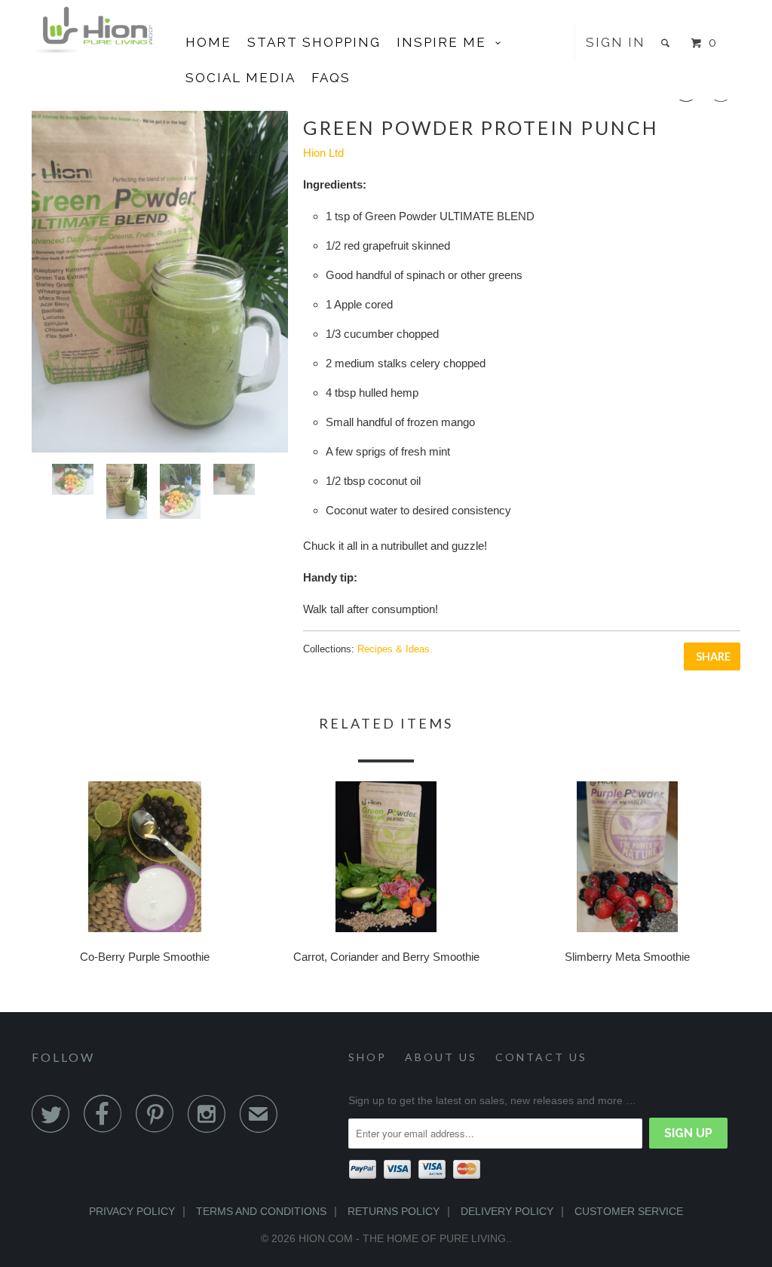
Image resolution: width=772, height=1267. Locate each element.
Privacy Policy (132, 1211)
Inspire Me (446, 42)
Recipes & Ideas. (395, 649)
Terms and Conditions (261, 1211)
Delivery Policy (507, 1211)
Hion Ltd (323, 152)
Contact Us (541, 1057)
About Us (441, 1057)
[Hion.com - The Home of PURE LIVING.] (92, 30)
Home (208, 42)
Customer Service (628, 1211)
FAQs (331, 77)
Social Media (240, 77)
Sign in (615, 42)
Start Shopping (314, 42)
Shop (367, 1057)
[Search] (667, 43)
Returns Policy (394, 1211)
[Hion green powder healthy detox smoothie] (160, 281)
